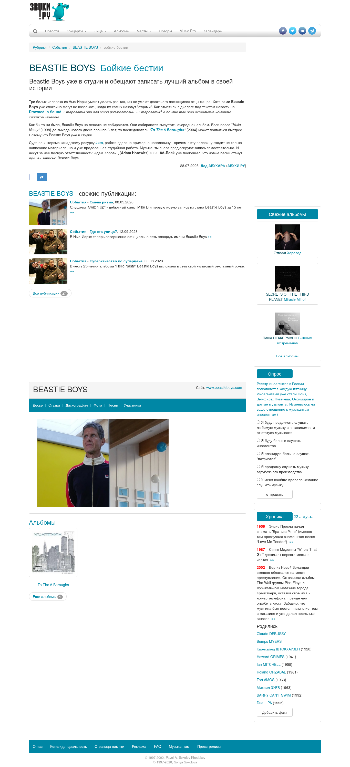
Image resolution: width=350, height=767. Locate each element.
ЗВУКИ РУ (236, 165)
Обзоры (165, 30)
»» (72, 212)
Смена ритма (101, 201)
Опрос (274, 373)
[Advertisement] (175, 11)
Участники (132, 405)
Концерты (75, 30)
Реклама (139, 746)
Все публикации (49, 293)
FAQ (157, 746)
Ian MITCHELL (269, 664)
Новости (52, 30)
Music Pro (188, 30)
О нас (38, 746)
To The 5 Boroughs (167, 129)
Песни (113, 405)
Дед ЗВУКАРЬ (213, 165)
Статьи (54, 405)
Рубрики (40, 47)
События (59, 47)
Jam (99, 142)
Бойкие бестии (131, 67)
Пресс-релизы (209, 746)
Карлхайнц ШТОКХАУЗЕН (278, 648)
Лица (99, 30)
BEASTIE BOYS (85, 47)
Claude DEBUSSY (271, 633)
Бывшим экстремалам (294, 340)
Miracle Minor (295, 299)
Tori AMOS (265, 679)
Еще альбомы (47, 596)
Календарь (212, 30)
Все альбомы (287, 355)
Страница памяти (109, 746)
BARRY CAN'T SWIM (274, 695)
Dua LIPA (264, 702)
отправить (274, 494)
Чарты (143, 30)
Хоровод (294, 252)
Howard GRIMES (270, 656)
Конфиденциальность (68, 746)
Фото (98, 405)
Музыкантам (179, 746)
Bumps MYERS (269, 641)
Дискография (77, 405)
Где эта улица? (103, 231)
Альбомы (121, 30)
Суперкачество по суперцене (116, 260)
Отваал (280, 252)
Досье (38, 405)
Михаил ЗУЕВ (268, 687)
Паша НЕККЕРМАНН (280, 337)
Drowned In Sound (45, 111)
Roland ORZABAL (271, 672)
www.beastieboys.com (224, 387)
